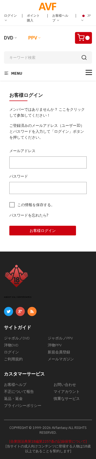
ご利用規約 (13, 359)
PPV (32, 38)
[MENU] (89, 72)
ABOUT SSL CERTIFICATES (17, 297)
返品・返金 (13, 398)
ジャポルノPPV (60, 338)
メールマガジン (61, 359)
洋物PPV (55, 345)
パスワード (18, 176)
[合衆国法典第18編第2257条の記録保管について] (48, 441)
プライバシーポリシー (22, 405)
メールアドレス (22, 150)
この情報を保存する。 (36, 204)
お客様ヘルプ (60, 17)
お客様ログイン (43, 230)
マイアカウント (67, 391)
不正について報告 (19, 391)
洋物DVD (11, 345)
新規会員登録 (59, 352)
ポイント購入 (33, 17)
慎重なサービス (67, 398)
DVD (8, 38)
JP (88, 15)
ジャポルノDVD (17, 338)
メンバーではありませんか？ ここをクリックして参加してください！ (47, 112)
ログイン (10, 15)
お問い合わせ (65, 384)
